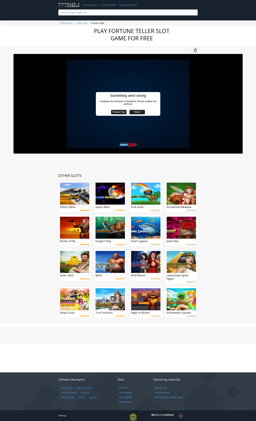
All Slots (123, 387)
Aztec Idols (67, 275)
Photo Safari (68, 207)
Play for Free (108, 5)
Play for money (162, 392)
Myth (98, 275)
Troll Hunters (104, 312)
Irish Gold (137, 207)
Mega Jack (85, 392)
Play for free (161, 387)
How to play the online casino (169, 397)
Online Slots (90, 5)
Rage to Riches (140, 312)
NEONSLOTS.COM (128, 5)
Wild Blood (138, 275)
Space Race (102, 207)
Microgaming (66, 388)
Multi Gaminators (84, 388)
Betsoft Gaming (67, 397)
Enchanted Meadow (179, 207)
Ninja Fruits (67, 312)
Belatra (82, 397)
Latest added (125, 397)
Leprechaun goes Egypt (177, 277)
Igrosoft (93, 397)
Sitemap (62, 415)
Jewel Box (173, 241)
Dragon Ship (103, 241)
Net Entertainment (68, 392)
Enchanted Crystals (179, 312)
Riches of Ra (67, 241)
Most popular (125, 392)
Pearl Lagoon (139, 241)
